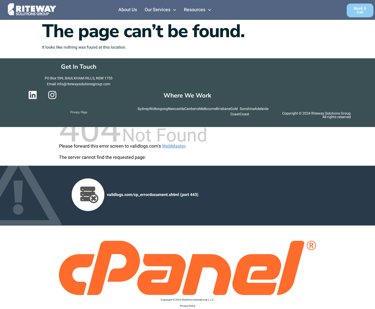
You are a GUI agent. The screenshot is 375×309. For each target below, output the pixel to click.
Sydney (143, 108)
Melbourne (207, 108)
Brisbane (223, 108)
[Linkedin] (32, 95)
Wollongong (158, 108)
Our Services (157, 9)
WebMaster (173, 146)
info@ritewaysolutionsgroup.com (83, 84)
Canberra (191, 108)
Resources (194, 9)
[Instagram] (52, 95)
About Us (127, 9)
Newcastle (176, 108)
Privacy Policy (187, 306)
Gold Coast (235, 111)
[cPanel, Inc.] (187, 294)
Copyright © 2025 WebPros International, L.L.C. (188, 300)
